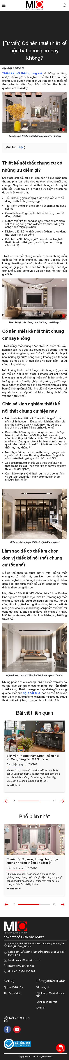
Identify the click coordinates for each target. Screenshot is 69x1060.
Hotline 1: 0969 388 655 (21, 965)
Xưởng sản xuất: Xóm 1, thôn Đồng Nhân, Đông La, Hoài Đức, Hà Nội (36, 953)
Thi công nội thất (12, 993)
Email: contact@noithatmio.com (24, 960)
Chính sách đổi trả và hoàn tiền (50, 994)
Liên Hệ (40, 1007)
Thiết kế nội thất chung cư (22, 73)
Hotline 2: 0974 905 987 (21, 971)
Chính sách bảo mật (46, 1001)
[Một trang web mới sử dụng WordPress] (34, 5)
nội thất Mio (31, 693)
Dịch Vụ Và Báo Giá (13, 987)
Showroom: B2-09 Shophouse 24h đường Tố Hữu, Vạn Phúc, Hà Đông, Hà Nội (36, 945)
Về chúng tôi (42, 987)
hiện (21, 147)
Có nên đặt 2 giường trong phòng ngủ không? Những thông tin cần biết (32, 861)
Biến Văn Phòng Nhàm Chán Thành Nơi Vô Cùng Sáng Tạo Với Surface (33, 757)
